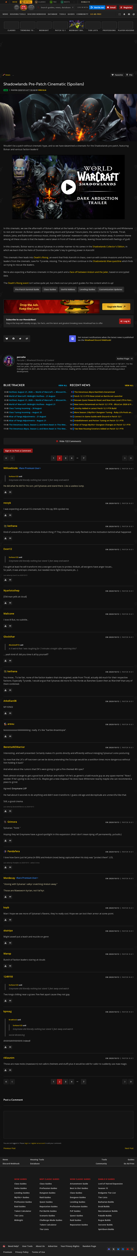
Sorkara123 (13, 476)
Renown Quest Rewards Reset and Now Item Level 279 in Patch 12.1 (104, 400)
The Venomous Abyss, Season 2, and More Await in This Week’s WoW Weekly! (38, 425)
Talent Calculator (22, 1211)
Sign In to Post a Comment (18, 450)
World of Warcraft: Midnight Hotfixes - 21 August (32, 396)
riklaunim (8, 1057)
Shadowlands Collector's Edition (108, 246)
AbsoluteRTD (14, 645)
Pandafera (13, 851)
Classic (42, 2)
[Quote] (10, 492)
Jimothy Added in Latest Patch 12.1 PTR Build (95, 408)
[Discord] (109, 1249)
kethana (12, 525)
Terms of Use (38, 1252)
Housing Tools (37, 1159)
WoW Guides (20, 1179)
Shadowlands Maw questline (107, 261)
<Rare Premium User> (29, 468)
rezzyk (7, 502)
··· (74, 2)
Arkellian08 (9, 700)
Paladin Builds (105, 1215)
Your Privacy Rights (70, 1246)
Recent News (80, 385)
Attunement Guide (79, 1183)
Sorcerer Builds (105, 1224)
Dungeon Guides (47, 1193)
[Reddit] (20, 338)
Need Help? (13, 1246)
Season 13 (103, 1188)
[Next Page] (125, 458)
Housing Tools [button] (18, 14)
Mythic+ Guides (21, 1197)
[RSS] (132, 1249)
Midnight (18, 1220)
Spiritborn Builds (106, 1229)
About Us (40, 1246)
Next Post (129, 1148)
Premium (7, 1252)
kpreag (7, 1011)
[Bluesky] (6, 338)
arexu (10, 723)
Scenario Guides (47, 1215)
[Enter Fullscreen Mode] (120, 14)
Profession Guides (23, 1202)
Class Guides (20, 1183)
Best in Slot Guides (79, 1188)
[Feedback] (129, 14)
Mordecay (9, 878)
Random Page (89, 1246)
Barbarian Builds (106, 1202)
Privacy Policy (21, 1252)
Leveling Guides (22, 1193)
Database (52, 14)
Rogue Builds (104, 1220)
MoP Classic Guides (49, 1179)
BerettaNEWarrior (14, 747)
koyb (6, 907)
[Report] (5, 492)
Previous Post (9, 1148)
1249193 (8, 976)
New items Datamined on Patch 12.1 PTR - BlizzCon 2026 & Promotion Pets (104, 404)
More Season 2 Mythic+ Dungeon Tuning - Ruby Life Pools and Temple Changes (104, 412)
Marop (7, 953)
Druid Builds (104, 1206)
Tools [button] (62, 14)
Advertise (52, 1246)
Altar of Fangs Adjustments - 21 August (27, 416)
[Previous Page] (12, 458)
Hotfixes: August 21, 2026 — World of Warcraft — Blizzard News (38, 392)
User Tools (27, 1246)
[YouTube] (128, 1249)
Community (82, 14)
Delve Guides (20, 1188)
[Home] (4, 1247)
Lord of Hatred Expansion (110, 1183)
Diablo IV (88, 2)
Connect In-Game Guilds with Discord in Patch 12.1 (97, 416)
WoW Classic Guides (80, 1179)
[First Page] (6, 458)
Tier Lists (18, 1215)
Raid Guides (20, 1206)
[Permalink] (27, 338)
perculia (42, 90)
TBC (55, 2)
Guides (71, 14)
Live (17, 7)
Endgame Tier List (107, 1193)
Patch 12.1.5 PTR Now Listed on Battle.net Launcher (98, 396)
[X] (114, 1249)
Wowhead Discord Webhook (98, 340)
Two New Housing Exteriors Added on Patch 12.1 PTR (98, 429)
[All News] (6, 2)
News (5, 14)
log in (27, 1143)
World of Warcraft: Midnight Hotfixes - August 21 (32, 404)
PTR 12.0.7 (31, 7)
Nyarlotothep (11, 590)
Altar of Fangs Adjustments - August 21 (27, 420)
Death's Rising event (18, 283)
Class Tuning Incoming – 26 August (25, 408)
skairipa (8, 930)
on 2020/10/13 (112, 469)
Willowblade (10, 468)
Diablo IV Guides (106, 1179)
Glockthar (9, 636)
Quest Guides (46, 1202)
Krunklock (13, 1020)
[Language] (134, 14)
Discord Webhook (37, 14)
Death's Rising (41, 257)
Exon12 (7, 549)
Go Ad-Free (95, 14)
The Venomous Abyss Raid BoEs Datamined (94, 392)
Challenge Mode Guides (51, 1220)
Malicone (8, 613)
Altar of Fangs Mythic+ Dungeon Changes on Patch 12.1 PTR (102, 425)
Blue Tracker (14, 385)
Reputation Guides (49, 1206)
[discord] (72, 338)
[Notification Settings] (124, 14)
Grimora (12, 821)
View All (62, 385)
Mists (67, 2)
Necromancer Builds (108, 1211)
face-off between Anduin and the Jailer (89, 272)
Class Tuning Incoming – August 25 (25, 412)
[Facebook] (13, 338)
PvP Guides (75, 1211)
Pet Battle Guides (48, 1211)
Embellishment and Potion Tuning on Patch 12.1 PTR (98, 420)
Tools (104, 1159)
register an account (38, 1143)
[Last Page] (131, 458)
